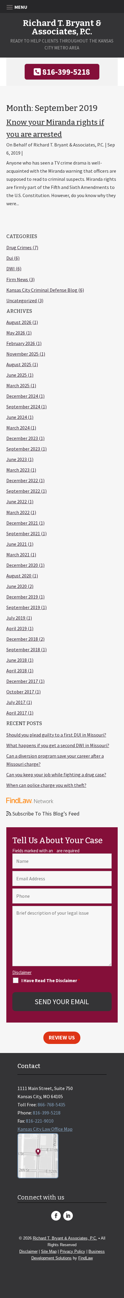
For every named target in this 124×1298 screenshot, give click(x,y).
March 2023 (17, 470)
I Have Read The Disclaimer (50, 980)
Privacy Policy (72, 1251)
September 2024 (23, 407)
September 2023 (23, 449)
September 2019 (23, 607)
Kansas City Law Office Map (45, 1129)
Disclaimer (22, 972)
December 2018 (22, 639)
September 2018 (23, 649)
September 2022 (23, 491)
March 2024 (17, 428)
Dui (9, 258)
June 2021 (16, 544)
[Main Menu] (62, 6)
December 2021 (22, 523)
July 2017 (15, 702)
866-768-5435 (51, 1105)
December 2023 (22, 438)
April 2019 (16, 628)
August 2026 (18, 322)
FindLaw (85, 1258)
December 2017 (22, 681)
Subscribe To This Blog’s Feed (45, 813)
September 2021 (23, 533)
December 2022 (22, 480)
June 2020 (16, 586)
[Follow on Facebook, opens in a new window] (56, 1216)
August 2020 (18, 576)
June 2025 (16, 375)
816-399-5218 (66, 72)
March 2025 (17, 385)
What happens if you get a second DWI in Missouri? (57, 745)
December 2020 (22, 565)
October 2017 (20, 692)
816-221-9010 (40, 1121)
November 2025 (22, 354)
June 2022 (16, 501)
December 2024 (22, 396)
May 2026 (15, 333)
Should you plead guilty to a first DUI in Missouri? (56, 735)
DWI (10, 269)
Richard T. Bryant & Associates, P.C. (68, 145)
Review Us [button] (62, 1037)
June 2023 (16, 459)
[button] (118, 1254)
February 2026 (20, 343)
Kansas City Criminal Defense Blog (41, 290)
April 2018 (16, 671)
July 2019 (15, 618)
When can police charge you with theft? (46, 785)
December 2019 (22, 597)
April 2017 (16, 713)
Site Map (49, 1251)
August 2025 (18, 364)
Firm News (17, 279)
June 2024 (16, 417)
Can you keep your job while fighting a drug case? (56, 775)
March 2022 (17, 512)
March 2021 (17, 555)
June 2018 (16, 660)
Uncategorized (21, 300)
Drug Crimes (19, 247)
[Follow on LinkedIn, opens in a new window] (68, 1216)
